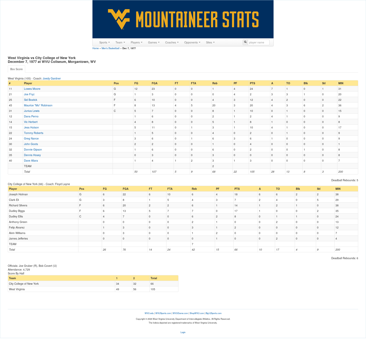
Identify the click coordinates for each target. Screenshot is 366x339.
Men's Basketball (111, 48)
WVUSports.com (163, 313)
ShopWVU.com (197, 313)
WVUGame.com (180, 313)
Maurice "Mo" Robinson (38, 105)
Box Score (16, 69)
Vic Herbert (31, 122)
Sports (103, 42)
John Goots (31, 144)
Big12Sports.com (214, 313)
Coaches (171, 42)
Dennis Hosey (32, 155)
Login (183, 332)
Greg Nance (31, 138)
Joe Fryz (29, 94)
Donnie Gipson (33, 149)
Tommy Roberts (33, 133)
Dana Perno (31, 116)
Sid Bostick (30, 100)
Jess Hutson (31, 127)
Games (153, 42)
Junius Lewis (31, 111)
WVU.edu (149, 313)
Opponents (191, 42)
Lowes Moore (32, 89)
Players (135, 42)
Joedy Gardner (52, 78)
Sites (209, 42)
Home (95, 48)
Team (119, 42)
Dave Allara (31, 160)
